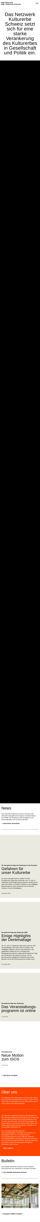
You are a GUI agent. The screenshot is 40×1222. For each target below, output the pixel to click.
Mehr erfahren (8, 1148)
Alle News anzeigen (10, 1075)
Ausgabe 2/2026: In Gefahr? (13, 1214)
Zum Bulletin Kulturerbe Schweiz (15, 1172)
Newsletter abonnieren (11, 823)
